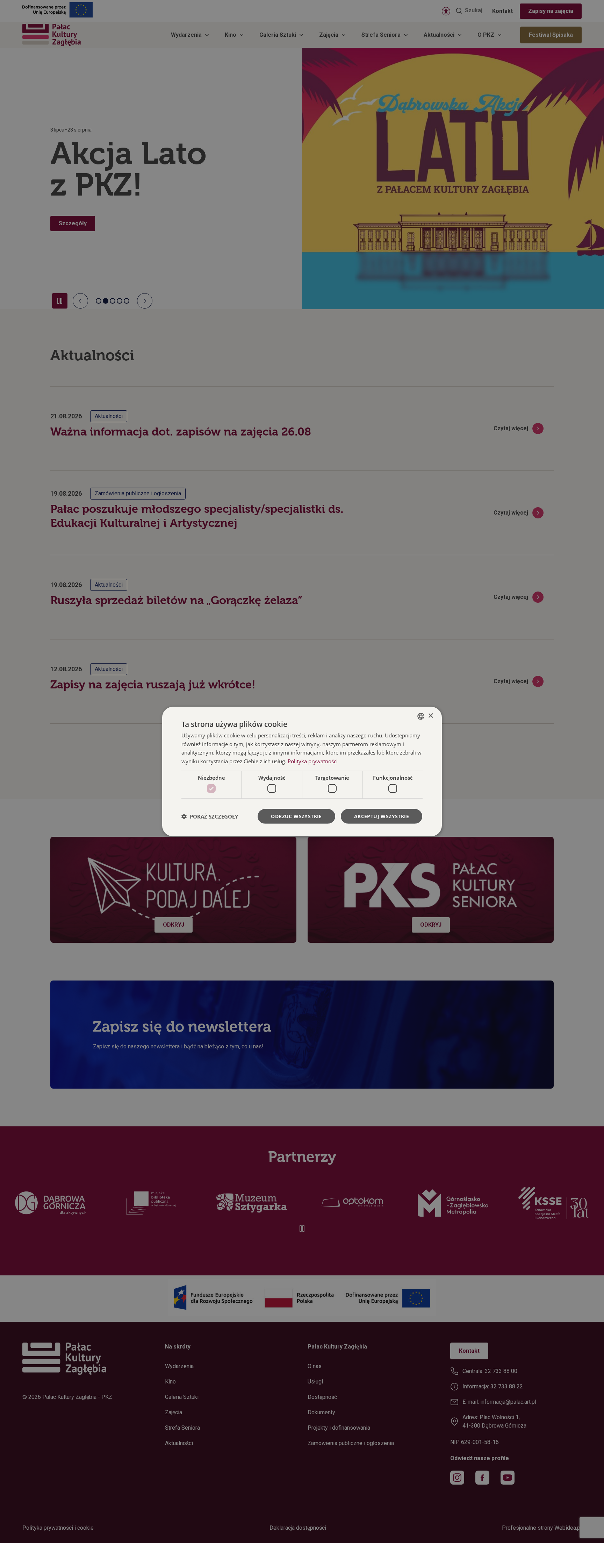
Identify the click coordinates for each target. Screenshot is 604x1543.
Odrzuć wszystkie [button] (296, 816)
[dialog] (302, 771)
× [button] (430, 716)
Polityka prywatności (313, 761)
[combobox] (420, 716)
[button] (209, 816)
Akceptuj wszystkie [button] (381, 816)
